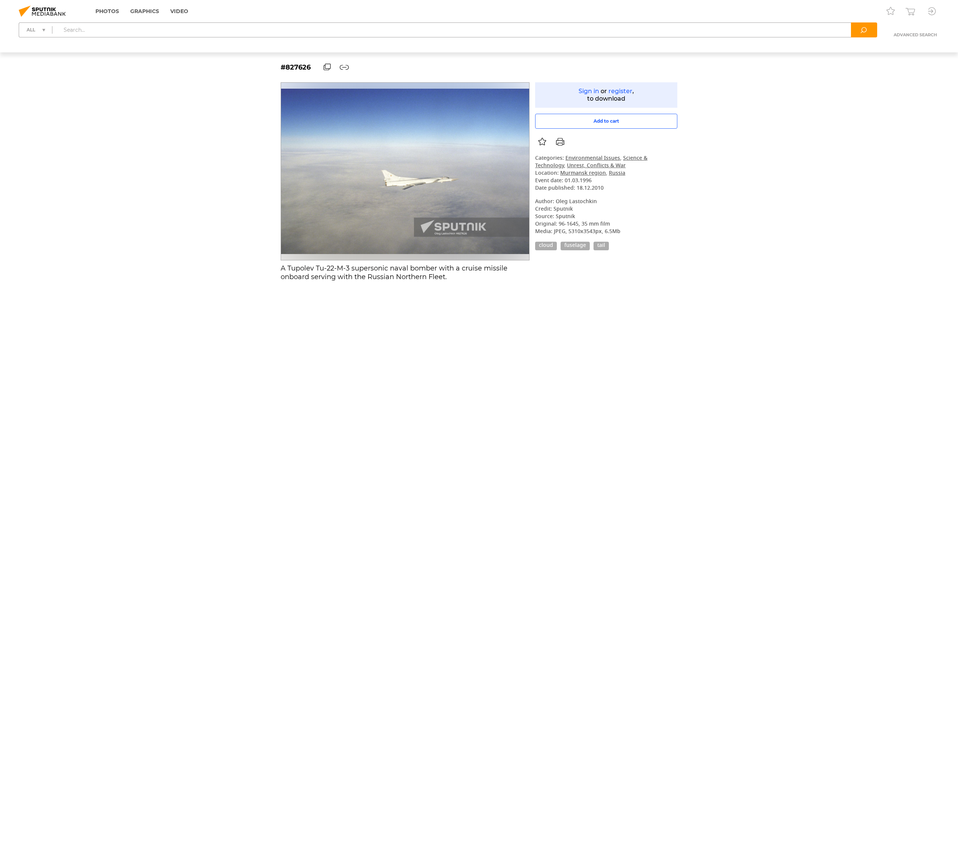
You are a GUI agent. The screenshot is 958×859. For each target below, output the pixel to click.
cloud (546, 246)
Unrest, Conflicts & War (596, 166)
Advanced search (915, 34)
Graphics (144, 11)
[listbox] (542, 142)
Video (179, 11)
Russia (617, 173)
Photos (107, 11)
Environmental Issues (592, 158)
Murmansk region (583, 173)
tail (601, 246)
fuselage (575, 246)
